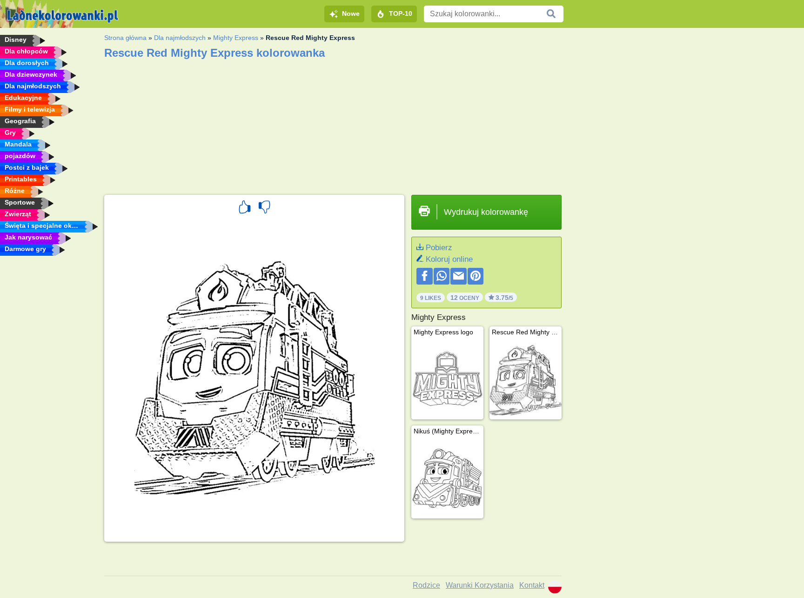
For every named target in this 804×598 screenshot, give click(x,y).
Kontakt (531, 585)
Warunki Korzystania (480, 585)
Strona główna (125, 37)
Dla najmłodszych (180, 37)
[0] (264, 208)
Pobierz (439, 247)
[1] (245, 208)
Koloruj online (449, 259)
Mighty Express (235, 37)
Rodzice (426, 585)
